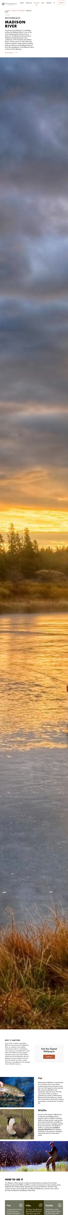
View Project (9, 52)
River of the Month (18, 11)
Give (42, 3)
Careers (48, 3)
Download (49, 1057)
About (22, 3)
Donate (61, 3)
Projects (29, 3)
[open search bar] (54, 3)
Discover (37, 3)
